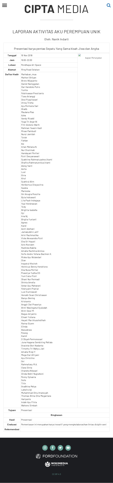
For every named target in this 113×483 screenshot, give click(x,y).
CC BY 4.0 (56, 474)
